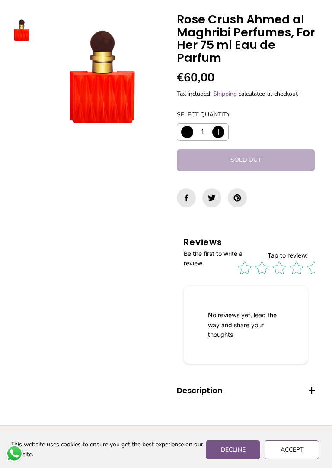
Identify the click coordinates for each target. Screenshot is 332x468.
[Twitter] (211, 197)
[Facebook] (186, 197)
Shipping (225, 94)
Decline (233, 449)
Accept (292, 449)
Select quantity (203, 114)
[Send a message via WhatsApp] (14, 453)
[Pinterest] (237, 197)
